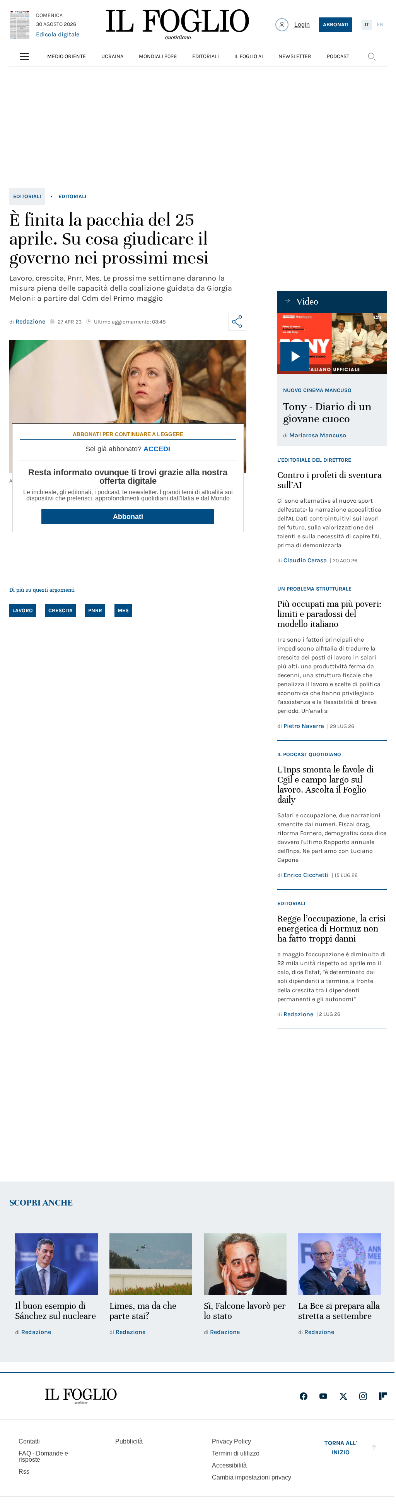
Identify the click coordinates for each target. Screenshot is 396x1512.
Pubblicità (129, 1441)
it (367, 24)
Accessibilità (229, 1465)
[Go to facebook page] (303, 1396)
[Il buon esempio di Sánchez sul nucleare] (56, 1264)
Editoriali (27, 196)
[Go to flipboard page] (383, 1396)
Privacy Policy (231, 1441)
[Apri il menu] (24, 56)
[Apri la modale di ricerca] (371, 56)
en (380, 24)
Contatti (29, 1441)
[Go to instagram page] (363, 1396)
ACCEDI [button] (156, 449)
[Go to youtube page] (323, 1396)
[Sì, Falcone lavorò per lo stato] (245, 1264)
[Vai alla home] (177, 24)
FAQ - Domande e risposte (43, 1456)
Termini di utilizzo (235, 1453)
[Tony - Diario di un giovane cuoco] (332, 343)
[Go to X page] (343, 1396)
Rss (24, 1471)
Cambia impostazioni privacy (251, 1477)
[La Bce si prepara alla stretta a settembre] (339, 1264)
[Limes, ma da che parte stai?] (150, 1264)
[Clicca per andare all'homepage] (80, 1396)
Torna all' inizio (340, 1447)
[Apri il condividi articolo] (237, 321)
